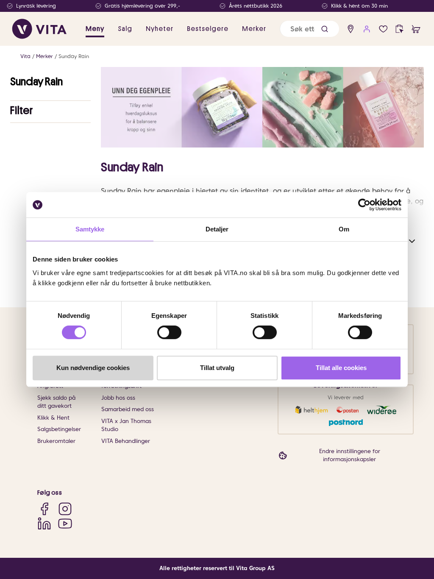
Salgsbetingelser (59, 429)
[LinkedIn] (44, 523)
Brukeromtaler (56, 441)
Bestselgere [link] (207, 28)
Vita (25, 56)
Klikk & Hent (53, 418)
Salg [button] (125, 28)
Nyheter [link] (159, 28)
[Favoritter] (383, 29)
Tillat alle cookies (341, 367)
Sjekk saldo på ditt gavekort (56, 402)
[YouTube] (65, 523)
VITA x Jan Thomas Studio (126, 425)
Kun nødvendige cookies (93, 367)
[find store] (350, 29)
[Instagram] (65, 508)
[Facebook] (44, 508)
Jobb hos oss (118, 398)
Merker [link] (254, 28)
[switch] (169, 332)
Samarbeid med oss (127, 409)
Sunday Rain (73, 56)
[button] (324, 29)
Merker (44, 56)
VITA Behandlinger (125, 441)
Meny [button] (95, 28)
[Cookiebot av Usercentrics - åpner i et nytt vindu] (364, 204)
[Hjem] (39, 28)
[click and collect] (399, 29)
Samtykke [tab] (90, 229)
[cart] (416, 29)
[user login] (367, 29)
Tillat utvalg (217, 367)
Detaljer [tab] (217, 229)
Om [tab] (344, 229)
